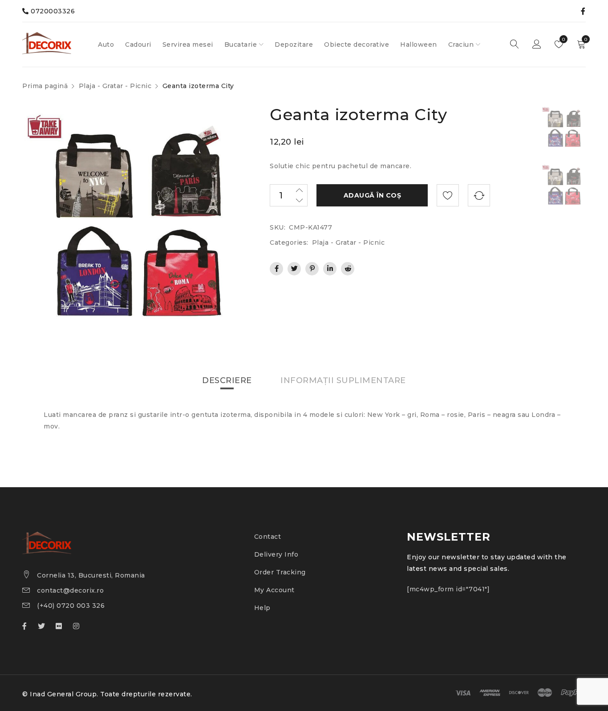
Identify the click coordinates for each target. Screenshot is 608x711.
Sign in (536, 44)
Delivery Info (276, 554)
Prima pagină (45, 86)
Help (262, 608)
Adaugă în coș (372, 195)
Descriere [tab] (227, 380)
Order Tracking (280, 572)
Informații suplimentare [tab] (343, 380)
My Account (274, 590)
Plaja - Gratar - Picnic (115, 86)
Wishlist (562, 39)
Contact (267, 537)
